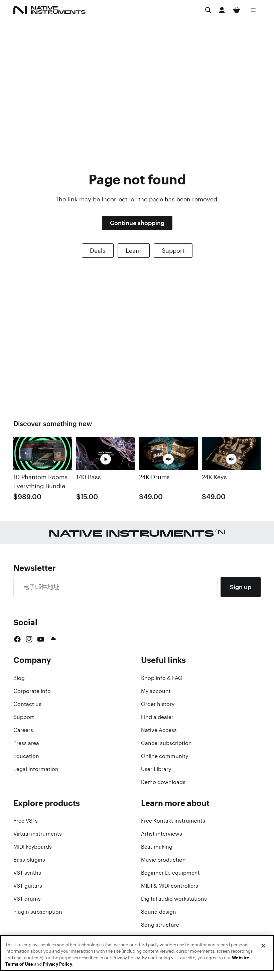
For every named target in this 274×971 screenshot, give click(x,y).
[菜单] (253, 10)
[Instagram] (29, 639)
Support (173, 250)
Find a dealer (157, 717)
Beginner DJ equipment (170, 872)
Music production (163, 859)
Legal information (35, 769)
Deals (98, 250)
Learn (134, 250)
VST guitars (27, 885)
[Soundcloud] (53, 639)
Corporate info (32, 691)
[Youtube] (41, 639)
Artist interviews (161, 833)
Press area (26, 743)
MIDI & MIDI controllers (169, 885)
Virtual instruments (37, 833)
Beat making (156, 846)
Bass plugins (29, 859)
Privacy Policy (57, 964)
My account (156, 691)
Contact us (27, 704)
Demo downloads (163, 782)
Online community (164, 756)
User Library (156, 769)
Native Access (159, 730)
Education (26, 756)
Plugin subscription (37, 911)
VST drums (27, 898)
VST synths (27, 872)
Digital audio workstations (174, 898)
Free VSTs (25, 820)
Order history (157, 704)
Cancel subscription (166, 743)
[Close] (263, 945)
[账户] (222, 10)
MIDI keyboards (32, 846)
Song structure (160, 924)
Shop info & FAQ (161, 678)
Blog (19, 678)
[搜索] (208, 10)
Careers (23, 730)
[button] (168, 459)
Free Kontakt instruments (173, 820)
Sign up (240, 587)
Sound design (158, 911)
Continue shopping (137, 223)
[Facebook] (17, 639)
